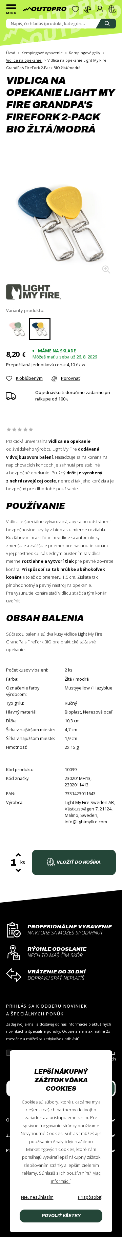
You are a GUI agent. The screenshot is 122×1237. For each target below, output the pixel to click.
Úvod (11, 52)
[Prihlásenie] (100, 9)
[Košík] (112, 9)
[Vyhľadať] (106, 23)
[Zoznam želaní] (75, 9)
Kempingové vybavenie (42, 52)
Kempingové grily (85, 52)
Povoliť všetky (61, 1215)
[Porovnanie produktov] (88, 9)
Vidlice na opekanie (24, 60)
